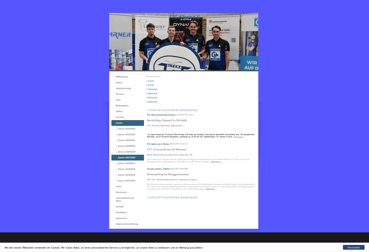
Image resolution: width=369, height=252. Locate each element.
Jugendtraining (123, 88)
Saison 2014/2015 (126, 175)
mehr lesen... (239, 137)
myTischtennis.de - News (125, 199)
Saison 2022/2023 (126, 128)
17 (179, 110)
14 (172, 110)
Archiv (119, 123)
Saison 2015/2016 (126, 169)
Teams (119, 82)
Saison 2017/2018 (126, 157)
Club (118, 100)
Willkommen (122, 76)
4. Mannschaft (151, 101)
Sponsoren (121, 192)
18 (181, 110)
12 (167, 110)
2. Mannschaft (151, 93)
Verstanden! (353, 247)
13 (169, 110)
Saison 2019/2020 (126, 146)
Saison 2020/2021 (126, 140)
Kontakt (120, 206)
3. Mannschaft (151, 97)
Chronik (120, 117)
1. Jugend (150, 81)
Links (118, 186)
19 (184, 110)
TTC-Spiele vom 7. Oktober (158, 144)
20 (186, 110)
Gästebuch (121, 212)
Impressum (121, 218)
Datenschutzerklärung (127, 224)
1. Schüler (150, 85)
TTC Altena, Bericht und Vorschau (161, 115)
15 (174, 110)
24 (196, 110)
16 (176, 110)
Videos (119, 111)
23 (194, 110)
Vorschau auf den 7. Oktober (158, 169)
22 (191, 110)
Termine (120, 94)
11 (164, 110)
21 (189, 110)
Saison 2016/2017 (126, 163)
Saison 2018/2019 (126, 152)
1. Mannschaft (151, 89)
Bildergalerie (122, 105)
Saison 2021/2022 (126, 134)
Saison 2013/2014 (126, 180)
